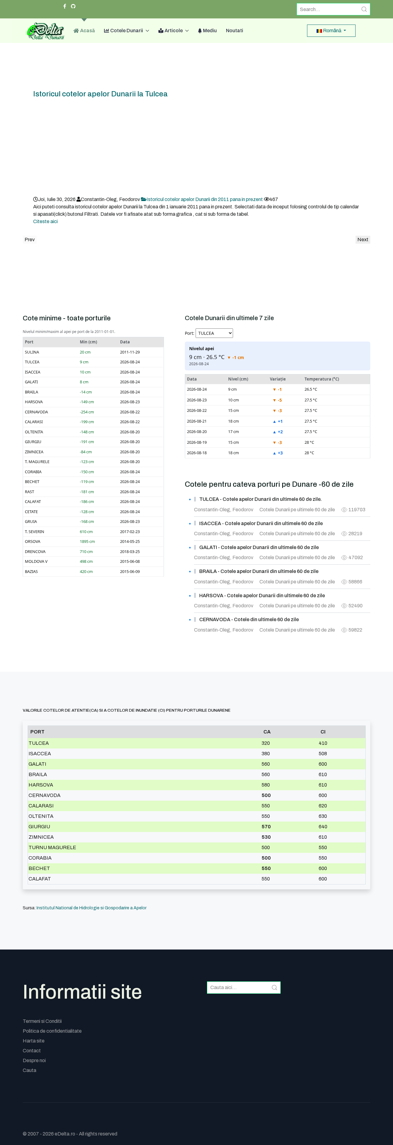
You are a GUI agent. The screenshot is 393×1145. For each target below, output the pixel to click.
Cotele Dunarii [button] (126, 30)
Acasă (87, 30)
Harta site (34, 1040)
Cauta (29, 1070)
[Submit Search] (364, 9)
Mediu (210, 30)
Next (362, 239)
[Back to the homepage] (43, 30)
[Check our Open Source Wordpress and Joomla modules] (73, 6)
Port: (189, 333)
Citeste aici (45, 221)
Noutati (234, 30)
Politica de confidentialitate (52, 1031)
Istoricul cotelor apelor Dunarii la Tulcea (100, 94)
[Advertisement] (196, 150)
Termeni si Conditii (42, 1021)
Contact (32, 1050)
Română (332, 30)
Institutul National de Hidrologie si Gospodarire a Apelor (91, 908)
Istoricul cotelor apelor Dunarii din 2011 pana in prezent (205, 199)
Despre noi (34, 1060)
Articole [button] (174, 30)
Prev (30, 239)
